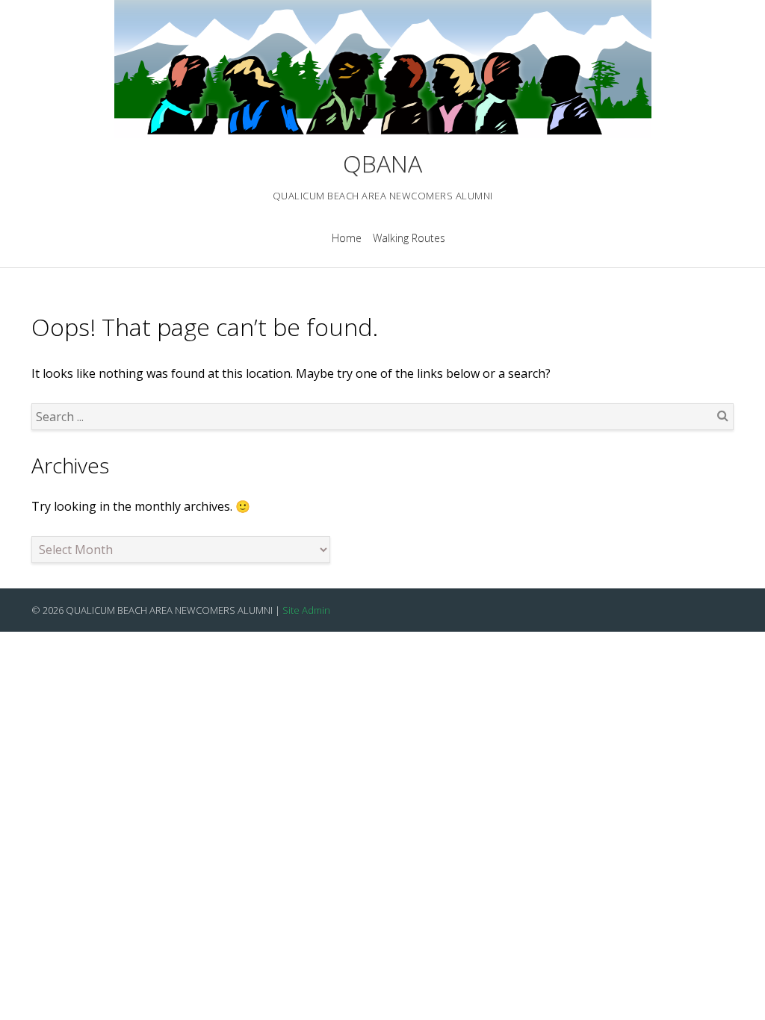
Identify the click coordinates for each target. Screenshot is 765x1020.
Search (722, 415)
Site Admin (306, 610)
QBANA (382, 163)
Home (347, 238)
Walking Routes (409, 238)
